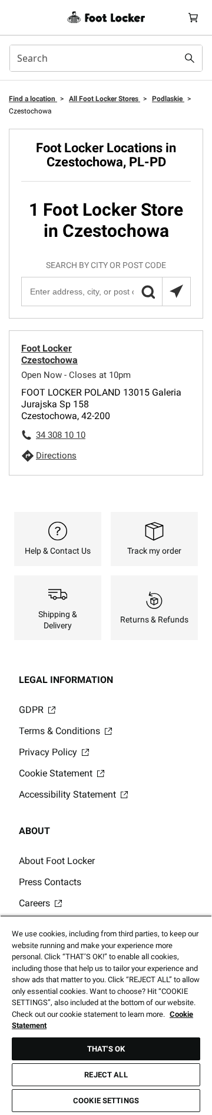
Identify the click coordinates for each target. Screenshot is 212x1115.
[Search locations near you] (176, 291)
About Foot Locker (57, 860)
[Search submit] (189, 58)
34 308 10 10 (60, 435)
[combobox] (106, 58)
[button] (148, 291)
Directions (56, 455)
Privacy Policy (49, 752)
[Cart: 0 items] (193, 17)
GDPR (32, 709)
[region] (106, 1015)
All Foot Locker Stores (104, 99)
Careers (35, 903)
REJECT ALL (105, 1074)
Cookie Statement (57, 773)
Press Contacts (50, 882)
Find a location (33, 99)
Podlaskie (168, 99)
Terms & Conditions (60, 730)
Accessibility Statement (68, 794)
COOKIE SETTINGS (106, 1100)
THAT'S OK (106, 1048)
